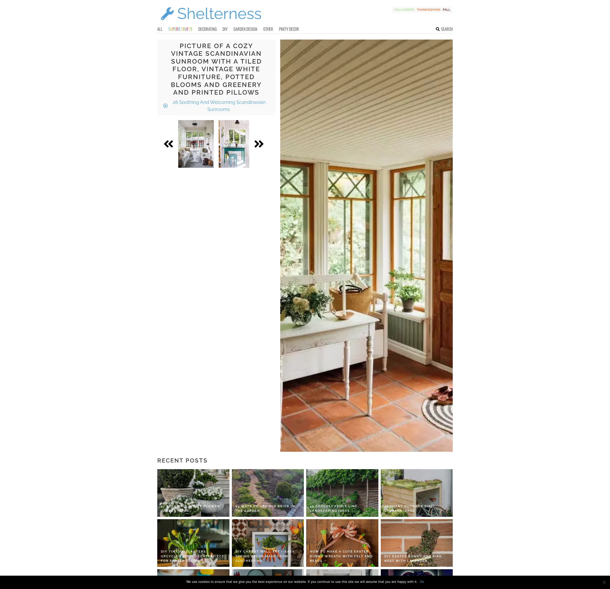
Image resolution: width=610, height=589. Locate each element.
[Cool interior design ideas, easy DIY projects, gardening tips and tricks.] (210, 23)
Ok (422, 582)
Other (268, 29)
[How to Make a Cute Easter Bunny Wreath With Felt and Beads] (342, 543)
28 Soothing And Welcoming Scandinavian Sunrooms (219, 105)
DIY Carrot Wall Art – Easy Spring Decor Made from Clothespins (265, 556)
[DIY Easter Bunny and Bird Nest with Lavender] (417, 543)
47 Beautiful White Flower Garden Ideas (190, 508)
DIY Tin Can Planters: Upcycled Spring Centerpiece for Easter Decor (192, 556)
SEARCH (447, 29)
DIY (225, 29)
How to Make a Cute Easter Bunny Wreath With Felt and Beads (341, 556)
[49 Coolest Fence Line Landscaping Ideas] (342, 493)
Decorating (207, 29)
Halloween (404, 9)
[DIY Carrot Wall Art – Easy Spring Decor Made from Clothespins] (268, 543)
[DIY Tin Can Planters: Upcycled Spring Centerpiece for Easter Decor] (193, 543)
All (160, 29)
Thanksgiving (428, 9)
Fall (446, 9)
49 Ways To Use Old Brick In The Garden (265, 508)
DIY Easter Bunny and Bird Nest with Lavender (413, 558)
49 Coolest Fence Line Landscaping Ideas (333, 508)
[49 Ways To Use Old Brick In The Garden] (268, 493)
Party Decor (289, 29)
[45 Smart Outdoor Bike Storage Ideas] (417, 493)
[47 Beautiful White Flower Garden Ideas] (193, 493)
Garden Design (245, 29)
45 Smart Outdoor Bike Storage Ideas (408, 508)
